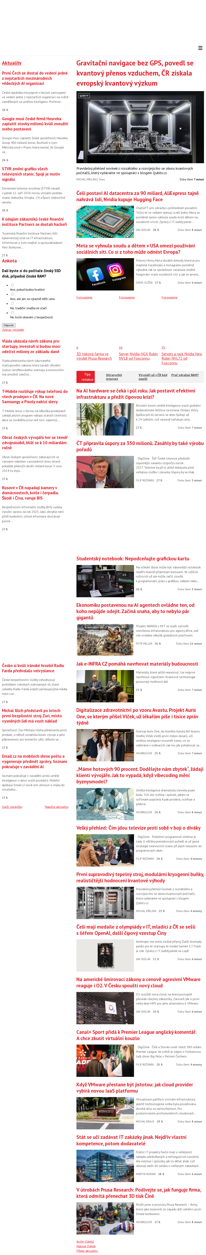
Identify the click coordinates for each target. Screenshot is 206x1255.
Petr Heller (144, 643)
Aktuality (11, 63)
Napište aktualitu (56, 807)
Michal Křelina (86, 179)
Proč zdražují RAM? (185, 375)
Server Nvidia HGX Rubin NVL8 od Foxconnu (138, 356)
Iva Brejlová (144, 753)
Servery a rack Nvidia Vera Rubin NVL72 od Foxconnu (182, 358)
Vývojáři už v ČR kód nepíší (153, 377)
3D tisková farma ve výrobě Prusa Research (94, 356)
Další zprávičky (12, 807)
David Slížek (144, 282)
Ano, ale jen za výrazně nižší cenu (32, 299)
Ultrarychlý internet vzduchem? (114, 379)
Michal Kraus (145, 1121)
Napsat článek (86, 1246)
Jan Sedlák (143, 230)
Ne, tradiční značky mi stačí (28, 308)
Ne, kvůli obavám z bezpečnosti (31, 317)
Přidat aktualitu (87, 1251)
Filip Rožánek (145, 480)
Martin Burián (146, 1174)
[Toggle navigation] (200, 48)
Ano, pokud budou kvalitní (27, 289)
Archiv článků (85, 1241)
